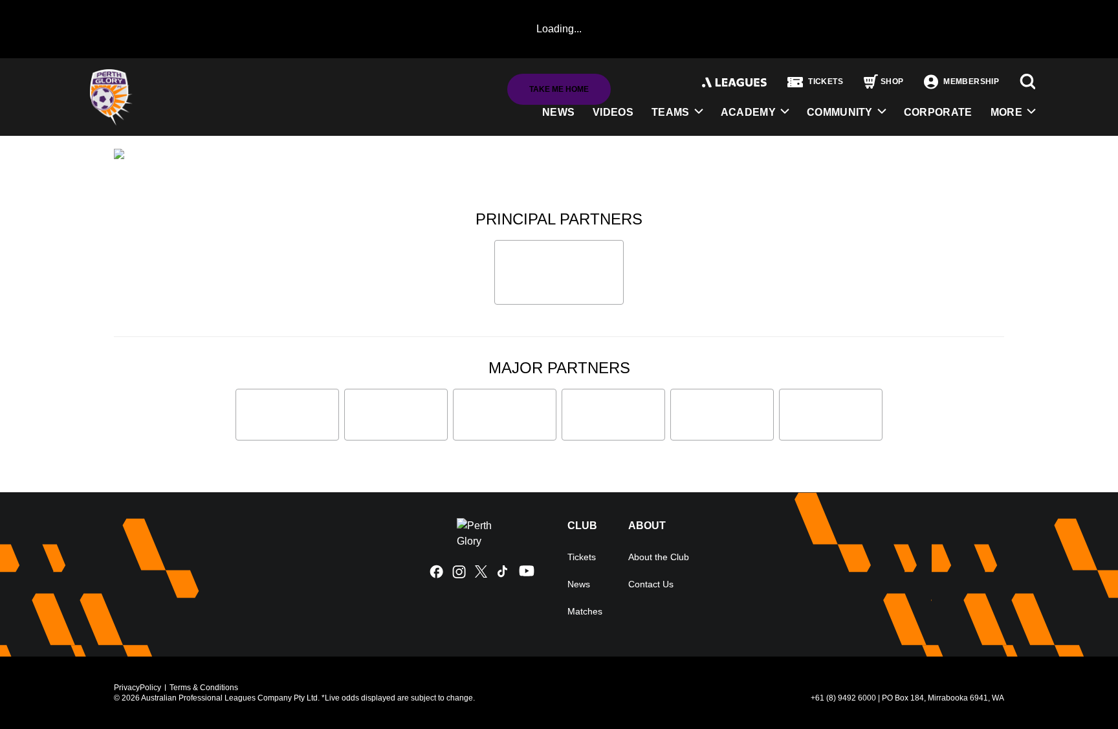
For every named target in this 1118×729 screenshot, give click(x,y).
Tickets (581, 557)
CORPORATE (938, 112)
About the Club (658, 557)
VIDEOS (613, 112)
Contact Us (651, 584)
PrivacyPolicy (137, 687)
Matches (584, 611)
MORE (1006, 112)
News (578, 584)
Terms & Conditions (204, 687)
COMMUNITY (840, 112)
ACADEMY (748, 112)
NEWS (558, 112)
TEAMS (671, 112)
